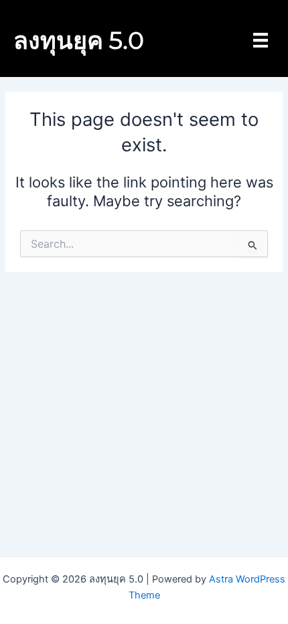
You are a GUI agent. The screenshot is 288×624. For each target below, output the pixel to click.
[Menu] (260, 40)
